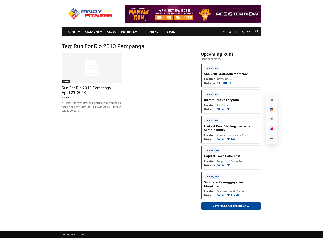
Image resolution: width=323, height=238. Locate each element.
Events (66, 81)
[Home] (271, 99)
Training (152, 31)
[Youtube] (248, 31)
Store (171, 31)
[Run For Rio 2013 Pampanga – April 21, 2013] (92, 68)
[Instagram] (230, 31)
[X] (242, 31)
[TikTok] (236, 31)
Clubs (111, 31)
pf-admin (66, 98)
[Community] (271, 129)
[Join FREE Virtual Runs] (271, 119)
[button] (256, 32)
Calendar (92, 31)
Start (72, 31)
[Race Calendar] (271, 109)
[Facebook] (224, 31)
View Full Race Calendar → (231, 206)
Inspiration (129, 31)
